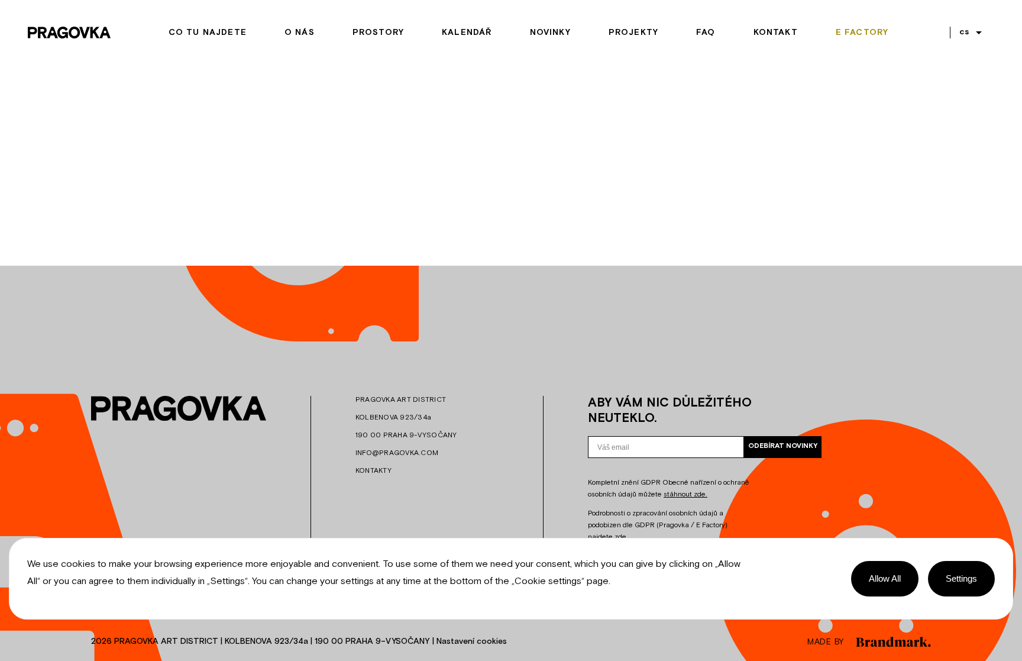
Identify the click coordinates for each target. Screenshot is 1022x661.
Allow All (885, 578)
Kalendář (466, 33)
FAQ (706, 33)
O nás (299, 33)
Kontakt (775, 33)
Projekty (633, 33)
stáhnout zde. (685, 495)
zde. (621, 537)
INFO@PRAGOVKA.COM (396, 453)
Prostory (378, 33)
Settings (961, 578)
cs (964, 32)
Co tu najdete (208, 33)
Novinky (550, 33)
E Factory (862, 33)
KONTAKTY (373, 471)
